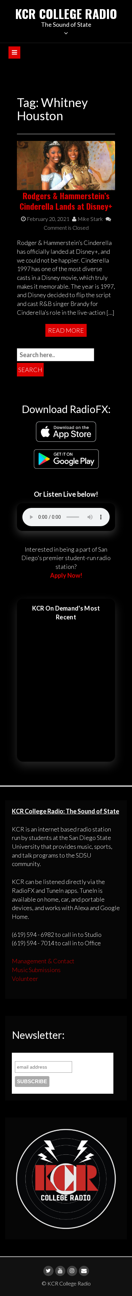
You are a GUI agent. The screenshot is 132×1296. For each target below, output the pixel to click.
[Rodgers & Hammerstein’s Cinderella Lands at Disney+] (66, 164)
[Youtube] (60, 1271)
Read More (66, 330)
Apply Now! (66, 575)
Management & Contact (43, 961)
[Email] (84, 1271)
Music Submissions (36, 969)
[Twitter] (48, 1271)
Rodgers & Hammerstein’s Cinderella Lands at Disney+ (66, 200)
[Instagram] (72, 1271)
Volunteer (25, 978)
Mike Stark (89, 218)
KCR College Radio (66, 13)
